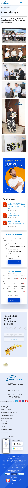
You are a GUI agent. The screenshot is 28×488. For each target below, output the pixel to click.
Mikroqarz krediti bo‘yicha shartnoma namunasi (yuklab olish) (16, 223)
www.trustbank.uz (22, 464)
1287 (9, 385)
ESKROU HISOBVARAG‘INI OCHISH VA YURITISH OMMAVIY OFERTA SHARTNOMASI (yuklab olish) (16, 205)
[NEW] (14, 175)
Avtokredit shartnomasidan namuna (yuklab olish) (15, 214)
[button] (14, 437)
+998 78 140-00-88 (17, 385)
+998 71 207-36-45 (13, 390)
